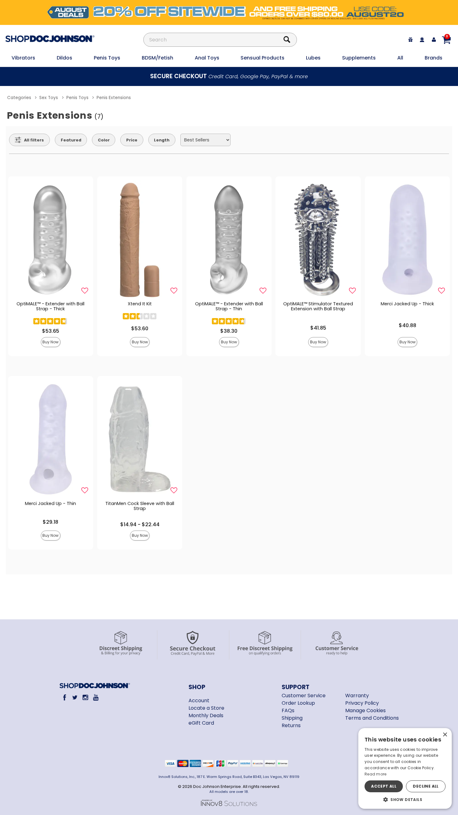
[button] (405, 799)
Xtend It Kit (140, 304)
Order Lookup (298, 703)
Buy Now (50, 342)
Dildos (64, 57)
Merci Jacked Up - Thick (407, 304)
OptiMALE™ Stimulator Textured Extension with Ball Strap (318, 306)
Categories (19, 98)
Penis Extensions (114, 98)
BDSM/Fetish (157, 57)
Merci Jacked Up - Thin (50, 503)
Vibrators (23, 57)
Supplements (359, 57)
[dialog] (405, 768)
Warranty (357, 695)
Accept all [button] (383, 786)
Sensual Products (262, 57)
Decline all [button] (425, 786)
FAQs (288, 710)
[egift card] (410, 39)
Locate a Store (206, 708)
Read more (376, 774)
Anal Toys (207, 57)
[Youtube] (96, 697)
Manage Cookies (365, 710)
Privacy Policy (362, 703)
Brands (433, 57)
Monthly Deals (205, 715)
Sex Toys (48, 98)
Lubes (313, 57)
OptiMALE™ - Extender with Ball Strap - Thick (50, 306)
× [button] (444, 734)
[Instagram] (85, 697)
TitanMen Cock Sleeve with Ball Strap (139, 506)
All (400, 57)
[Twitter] (75, 697)
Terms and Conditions (372, 718)
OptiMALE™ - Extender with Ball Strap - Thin (229, 306)
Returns (291, 725)
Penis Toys (107, 57)
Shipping (292, 718)
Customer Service (304, 695)
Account (198, 700)
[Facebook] (64, 697)
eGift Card (201, 723)
